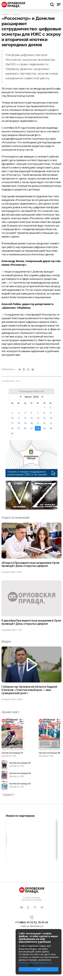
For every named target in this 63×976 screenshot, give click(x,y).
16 (51, 418)
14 (38, 418)
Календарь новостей (31, 391)
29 (44, 428)
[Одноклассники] (24, 369)
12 (25, 418)
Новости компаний (15, 517)
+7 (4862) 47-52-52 (26, 922)
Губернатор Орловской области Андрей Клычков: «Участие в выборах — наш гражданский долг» (29, 690)
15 (44, 418)
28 (38, 428)
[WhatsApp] (28, 369)
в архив (7, 794)
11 (19, 418)
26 (25, 428)
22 (44, 423)
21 (38, 423)
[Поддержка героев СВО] (31, 476)
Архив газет (10, 712)
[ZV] (31, 508)
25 (19, 428)
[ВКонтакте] (19, 369)
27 (31, 428)
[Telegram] (32, 369)
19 (25, 423)
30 (51, 428)
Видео (6, 641)
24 (12, 428)
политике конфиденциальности (35, 962)
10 (12, 418)
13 (31, 418)
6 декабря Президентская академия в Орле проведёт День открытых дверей (31, 622)
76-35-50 (43, 922)
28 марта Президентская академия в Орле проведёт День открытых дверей (30, 564)
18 (19, 423)
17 (12, 423)
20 (31, 423)
